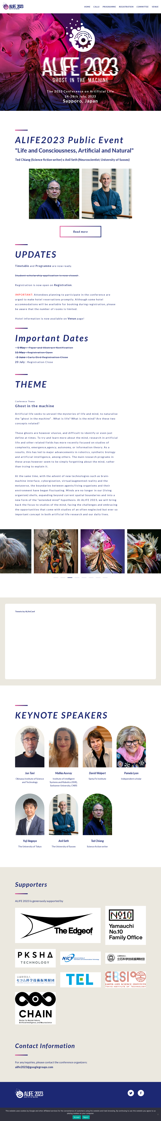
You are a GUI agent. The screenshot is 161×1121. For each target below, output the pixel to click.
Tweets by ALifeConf (25, 611)
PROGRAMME (109, 7)
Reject (86, 1117)
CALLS (96, 7)
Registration (63, 285)
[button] (55, 577)
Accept (77, 1117)
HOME (87, 7)
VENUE (155, 7)
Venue (72, 318)
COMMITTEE (143, 7)
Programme (43, 265)
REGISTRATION (126, 7)
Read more (80, 231)
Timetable (22, 265)
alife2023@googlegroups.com (34, 1067)
